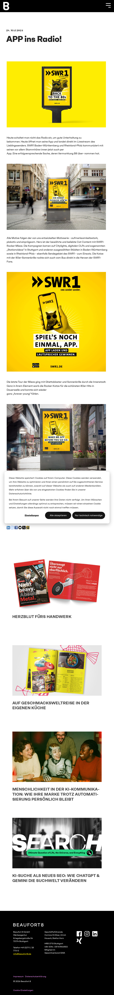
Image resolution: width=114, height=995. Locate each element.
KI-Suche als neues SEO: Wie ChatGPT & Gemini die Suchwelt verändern (56, 878)
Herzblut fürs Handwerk (42, 616)
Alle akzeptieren (58, 515)
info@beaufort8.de (22, 954)
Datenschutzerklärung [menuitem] (35, 976)
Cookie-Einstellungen (23, 990)
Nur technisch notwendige (88, 515)
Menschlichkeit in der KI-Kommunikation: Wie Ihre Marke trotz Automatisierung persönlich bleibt (55, 794)
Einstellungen (32, 515)
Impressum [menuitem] (18, 976)
